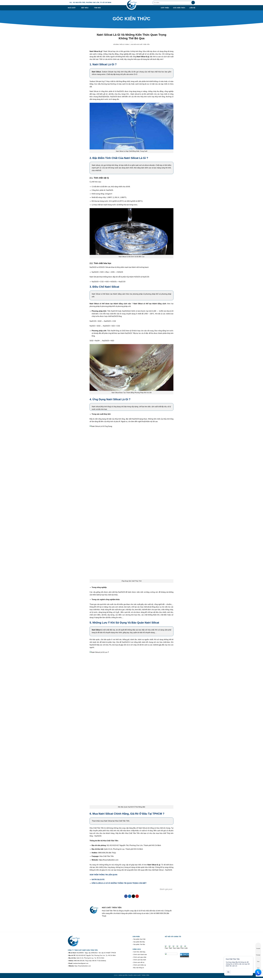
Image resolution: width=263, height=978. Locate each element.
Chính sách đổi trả (138, 962)
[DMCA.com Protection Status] (184, 955)
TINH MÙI (97, 8)
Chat (258, 961)
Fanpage (258, 954)
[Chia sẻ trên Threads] (133, 896)
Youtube (258, 948)
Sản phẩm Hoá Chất (139, 939)
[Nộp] (193, 2)
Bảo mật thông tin (138, 967)
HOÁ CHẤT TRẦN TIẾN (141, 975)
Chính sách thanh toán (140, 954)
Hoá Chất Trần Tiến (142, 44)
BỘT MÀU (84, 8)
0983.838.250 (78, 960)
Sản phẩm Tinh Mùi (139, 944)
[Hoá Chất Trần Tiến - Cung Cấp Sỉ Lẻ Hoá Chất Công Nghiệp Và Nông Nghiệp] (131, 5)
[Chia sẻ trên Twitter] (129, 896)
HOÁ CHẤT (72, 8)
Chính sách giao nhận (139, 957)
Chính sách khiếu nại (139, 965)
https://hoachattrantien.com (82, 966)
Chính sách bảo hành (139, 960)
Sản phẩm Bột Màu (139, 942)
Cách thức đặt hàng (139, 952)
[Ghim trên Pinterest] (137, 896)
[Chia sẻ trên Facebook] (126, 896)
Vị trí (258, 968)
